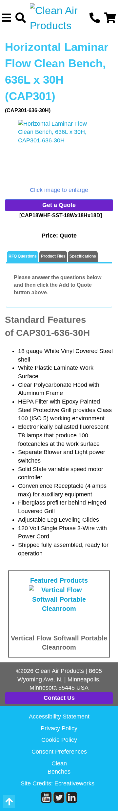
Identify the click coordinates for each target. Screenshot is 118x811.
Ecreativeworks (74, 783)
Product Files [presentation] (53, 256)
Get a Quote (59, 205)
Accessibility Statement (59, 716)
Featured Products (59, 580)
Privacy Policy (59, 728)
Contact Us (59, 698)
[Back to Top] (9, 801)
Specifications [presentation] (82, 256)
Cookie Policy (59, 740)
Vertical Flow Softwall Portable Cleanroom (59, 642)
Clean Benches (59, 767)
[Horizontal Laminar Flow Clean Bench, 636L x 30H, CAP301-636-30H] (59, 153)
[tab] (22, 256)
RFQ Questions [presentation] (23, 256)
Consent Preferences (59, 751)
